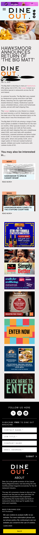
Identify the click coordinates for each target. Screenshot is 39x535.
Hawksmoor (31, 86)
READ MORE (6, 182)
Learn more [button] (7, 525)
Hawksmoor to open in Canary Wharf (15, 177)
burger (23, 88)
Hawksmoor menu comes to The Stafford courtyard (18, 208)
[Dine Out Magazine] (19, 13)
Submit (30, 456)
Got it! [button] (19, 531)
